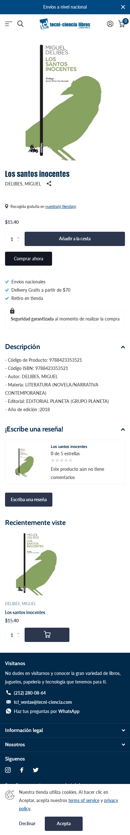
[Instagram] (8, 770)
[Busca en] (20, 24)
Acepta (64, 823)
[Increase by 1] (19, 234)
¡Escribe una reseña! (34, 429)
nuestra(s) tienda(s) (60, 206)
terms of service (83, 800)
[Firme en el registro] (110, 23)
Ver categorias (8, 24)
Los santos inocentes (25, 612)
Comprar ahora (28, 258)
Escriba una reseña (29, 499)
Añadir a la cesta (75, 238)
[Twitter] (35, 770)
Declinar (27, 823)
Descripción (22, 346)
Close (123, 7)
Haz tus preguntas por (47, 711)
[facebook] (21, 770)
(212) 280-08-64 (30, 693)
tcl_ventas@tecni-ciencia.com (43, 702)
